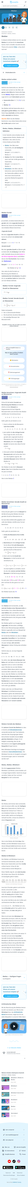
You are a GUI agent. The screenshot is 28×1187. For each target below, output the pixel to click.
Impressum (8, 1172)
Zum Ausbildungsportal (12, 1135)
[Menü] (25, 2)
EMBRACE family (17, 1182)
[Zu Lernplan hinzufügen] (9, 27)
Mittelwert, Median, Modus (9, 33)
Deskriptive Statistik (7, 32)
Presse (24, 1154)
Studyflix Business (10, 1154)
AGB (14, 1172)
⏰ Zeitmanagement (14, 372)
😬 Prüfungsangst (14, 378)
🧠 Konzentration (14, 366)
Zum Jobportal (9, 1140)
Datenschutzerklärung (14, 387)
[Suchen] (24, 5)
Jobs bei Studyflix (21, 1147)
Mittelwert (8, 169)
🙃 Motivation (14, 360)
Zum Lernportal (10, 1129)
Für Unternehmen (9, 1150)
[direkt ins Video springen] (14, 829)
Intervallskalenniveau (15, 752)
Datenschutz (19, 1172)
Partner (24, 1150)
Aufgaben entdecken (12, 65)
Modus (7, 145)
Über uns (7, 1147)
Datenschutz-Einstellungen (9, 1175)
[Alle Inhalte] (2, 2)
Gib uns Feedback (21, 1175)
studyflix (15, 2)
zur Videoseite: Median (15, 1047)
